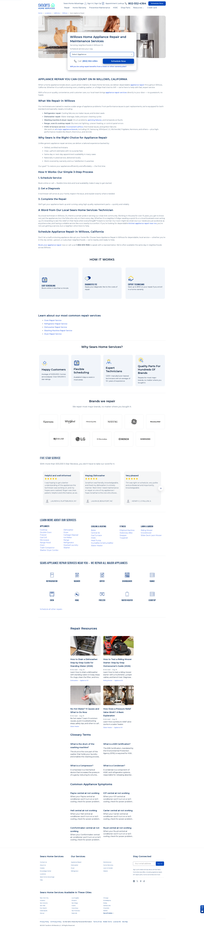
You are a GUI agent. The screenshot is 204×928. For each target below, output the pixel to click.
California (57, 13)
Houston (42, 900)
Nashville (74, 913)
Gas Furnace (96, 535)
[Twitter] (137, 881)
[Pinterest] (141, 881)
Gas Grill (43, 537)
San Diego (75, 903)
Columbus (75, 908)
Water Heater (97, 546)
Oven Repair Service (52, 320)
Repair (67, 8)
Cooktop (43, 530)
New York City (44, 898)
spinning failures (95, 120)
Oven (42, 545)
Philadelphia (107, 900)
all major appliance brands (66, 129)
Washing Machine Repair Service (58, 331)
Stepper (123, 535)
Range (66, 540)
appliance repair (137, 85)
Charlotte (106, 908)
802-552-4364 (137, 3)
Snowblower (146, 533)
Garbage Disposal (71, 535)
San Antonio (44, 903)
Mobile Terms (107, 921)
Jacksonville (106, 905)
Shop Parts (125, 8)
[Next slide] (160, 488)
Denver (42, 913)
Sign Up (98, 3)
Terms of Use (97, 921)
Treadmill (124, 538)
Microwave (44, 540)
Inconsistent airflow (74, 127)
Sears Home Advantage (74, 3)
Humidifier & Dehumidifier (102, 543)
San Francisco (76, 910)
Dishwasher (68, 530)
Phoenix (74, 900)
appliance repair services (116, 92)
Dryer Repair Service (53, 334)
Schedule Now (157, 3)
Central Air (95, 533)
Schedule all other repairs (51, 609)
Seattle (105, 910)
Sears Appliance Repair (77, 13)
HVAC (115, 8)
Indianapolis (43, 910)
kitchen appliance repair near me (142, 223)
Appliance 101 (84, 680)
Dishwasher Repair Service (55, 327)
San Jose (42, 905)
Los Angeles (75, 898)
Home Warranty (79, 8)
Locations (48, 13)
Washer (67, 548)
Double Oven (46, 532)
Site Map (125, 921)
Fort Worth (43, 908)
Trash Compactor (47, 548)
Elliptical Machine (127, 530)
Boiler (93, 530)
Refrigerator (69, 543)
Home (40, 13)
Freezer (43, 535)
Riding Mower (147, 530)
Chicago (105, 898)
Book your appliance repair (49, 245)
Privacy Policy (44, 921)
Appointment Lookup (115, 3)
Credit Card (152, 8)
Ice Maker (68, 537)
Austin (74, 905)
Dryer (66, 532)
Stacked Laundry (71, 545)
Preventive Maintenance (99, 8)
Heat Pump (96, 540)
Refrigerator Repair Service (55, 324)
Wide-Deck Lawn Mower (151, 535)
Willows (64, 13)
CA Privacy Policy (56, 921)
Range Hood (45, 543)
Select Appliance (79, 54)
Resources (137, 8)
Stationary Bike (126, 533)
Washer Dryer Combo (49, 550)
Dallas (105, 903)
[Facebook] (144, 881)
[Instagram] (134, 881)
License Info (117, 921)
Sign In (90, 3)
